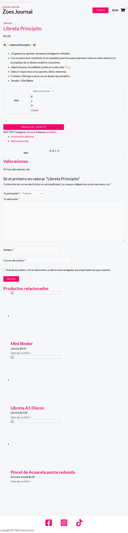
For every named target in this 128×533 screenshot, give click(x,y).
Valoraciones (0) (19, 141)
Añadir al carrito (33, 127)
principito (51, 132)
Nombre (8, 249)
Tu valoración (11, 199)
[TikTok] (79, 522)
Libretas (7, 23)
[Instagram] (64, 522)
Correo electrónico (14, 260)
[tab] (68, 136)
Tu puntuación (11, 193)
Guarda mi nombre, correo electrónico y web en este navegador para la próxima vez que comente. (58, 270)
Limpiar (35, 110)
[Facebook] (48, 522)
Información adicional (22, 136)
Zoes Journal (17, 11)
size (16, 100)
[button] (64, 2)
